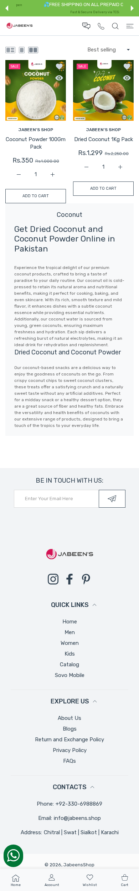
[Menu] (130, 26)
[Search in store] (115, 26)
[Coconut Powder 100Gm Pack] (35, 90)
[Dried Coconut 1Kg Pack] (103, 90)
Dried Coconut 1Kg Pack (103, 139)
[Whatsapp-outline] (13, 855)
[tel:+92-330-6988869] (101, 26)
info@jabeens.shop (77, 818)
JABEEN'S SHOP (36, 129)
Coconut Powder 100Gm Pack (36, 143)
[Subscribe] (112, 499)
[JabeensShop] (19, 26)
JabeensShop (78, 864)
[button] (6, 8)
